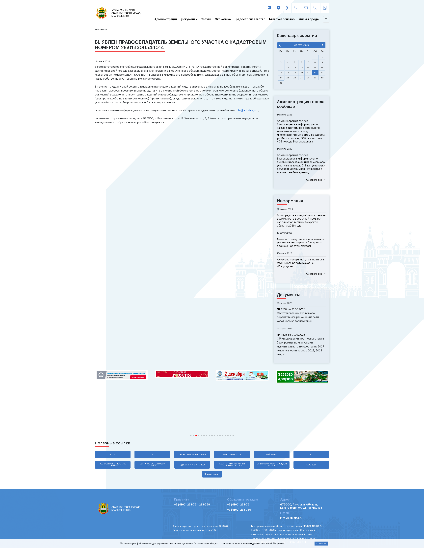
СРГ (152, 455)
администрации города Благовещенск (125, 13)
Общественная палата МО (192, 455)
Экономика (223, 19)
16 (322, 67)
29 (315, 77)
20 (301, 72)
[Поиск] (296, 8)
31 (281, 82)
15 (315, 67)
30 (322, 77)
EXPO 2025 (311, 465)
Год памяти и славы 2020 (192, 465)
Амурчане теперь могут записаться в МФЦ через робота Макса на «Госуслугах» (301, 263)
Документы (189, 19)
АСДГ (112, 455)
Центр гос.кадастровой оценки (152, 465)
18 (287, 72)
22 (315, 72)
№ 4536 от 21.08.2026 (291, 335)
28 (308, 77)
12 (294, 67)
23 (322, 72)
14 (308, 67)
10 (281, 67)
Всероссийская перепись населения (113, 465)
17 (281, 72)
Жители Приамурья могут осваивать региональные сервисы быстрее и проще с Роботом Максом (300, 243)
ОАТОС (311, 455)
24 (281, 77)
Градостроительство (250, 19)
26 (294, 77)
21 (308, 72)
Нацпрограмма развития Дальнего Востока (232, 465)
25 (287, 77)
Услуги (206, 19)
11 (288, 67)
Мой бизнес (271, 455)
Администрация (165, 19)
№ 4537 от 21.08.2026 (291, 309)
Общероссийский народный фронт (272, 465)
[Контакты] (324, 8)
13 (301, 67)
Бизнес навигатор (232, 455)
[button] (190, 435)
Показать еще (212, 474)
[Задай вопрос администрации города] (305, 8)
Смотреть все (314, 180)
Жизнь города (309, 19)
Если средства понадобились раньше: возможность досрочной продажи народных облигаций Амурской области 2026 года (301, 220)
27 (301, 77)
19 (294, 72)
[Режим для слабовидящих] (315, 8)
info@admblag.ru (247, 110)
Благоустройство (282, 19)
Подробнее (278, 543)
